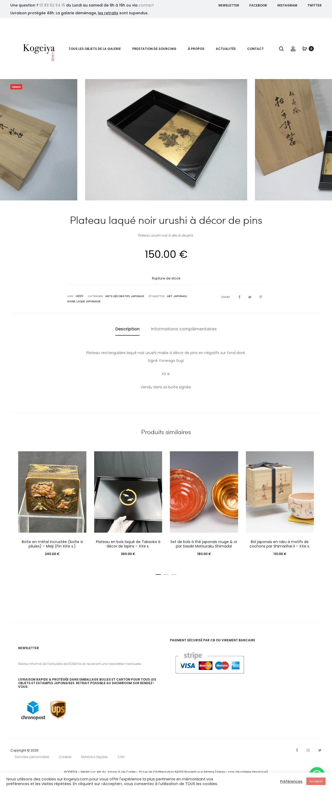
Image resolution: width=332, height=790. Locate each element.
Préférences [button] (291, 781)
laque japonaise (88, 301)
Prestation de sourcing (154, 49)
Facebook (258, 5)
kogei (71, 301)
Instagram (287, 5)
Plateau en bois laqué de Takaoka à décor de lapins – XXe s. (128, 544)
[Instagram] (308, 750)
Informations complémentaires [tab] (184, 329)
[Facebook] (297, 750)
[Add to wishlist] (79, 457)
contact (146, 5)
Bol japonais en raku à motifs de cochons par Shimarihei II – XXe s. (280, 544)
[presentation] (18, 139)
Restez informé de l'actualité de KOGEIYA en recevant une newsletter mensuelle (79, 664)
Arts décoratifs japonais (124, 296)
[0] (304, 48)
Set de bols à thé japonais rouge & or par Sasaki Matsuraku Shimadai (203, 544)
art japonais (177, 296)
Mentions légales (94, 757)
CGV (121, 757)
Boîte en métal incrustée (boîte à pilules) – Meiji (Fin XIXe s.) (52, 544)
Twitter (314, 5)
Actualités (226, 49)
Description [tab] (127, 329)
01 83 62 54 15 (52, 5)
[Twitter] (320, 750)
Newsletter (228, 5)
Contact (255, 49)
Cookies (65, 757)
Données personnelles (32, 757)
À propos (196, 49)
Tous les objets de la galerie (94, 49)
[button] (158, 573)
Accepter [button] (315, 781)
